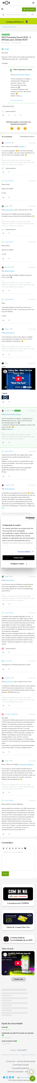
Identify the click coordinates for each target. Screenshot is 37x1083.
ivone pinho (8, 661)
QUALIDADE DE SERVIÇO (20, 1068)
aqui (20, 96)
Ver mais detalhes (24, 551)
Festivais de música (9, 27)
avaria (3, 1027)
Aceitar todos (18, 558)
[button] (2, 10)
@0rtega (16, 74)
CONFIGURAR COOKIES (21, 1065)
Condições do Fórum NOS (10, 1054)
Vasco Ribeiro (9, 180)
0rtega (7, 49)
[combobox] (18, 15)
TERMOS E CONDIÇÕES (15, 1072)
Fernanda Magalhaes (11, 714)
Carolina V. (8, 143)
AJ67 (6, 363)
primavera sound (8, 106)
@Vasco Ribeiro (25, 74)
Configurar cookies (17, 563)
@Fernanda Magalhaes (26, 764)
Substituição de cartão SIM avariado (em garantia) (18, 1033)
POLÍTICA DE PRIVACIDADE (26, 1061)
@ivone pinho (9, 681)
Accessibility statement (28, 1054)
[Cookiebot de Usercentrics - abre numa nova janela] (26, 518)
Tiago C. (7, 206)
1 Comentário (6, 1030)
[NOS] (6, 3)
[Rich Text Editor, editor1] (18, 860)
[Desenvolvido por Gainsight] (18, 1050)
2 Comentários (6, 1037)
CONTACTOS (10, 1061)
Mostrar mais (18, 979)
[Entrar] (3, 15)
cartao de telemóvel (8, 1041)
